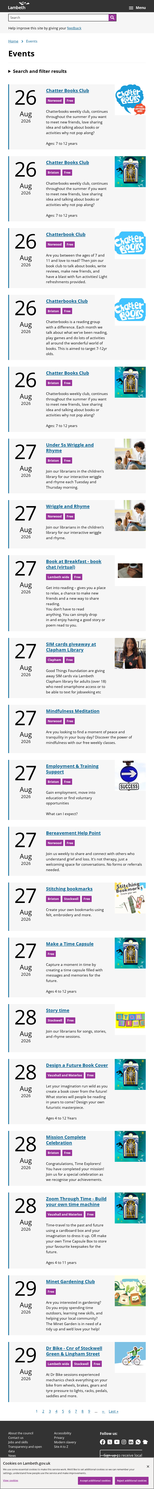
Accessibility (62, 1433)
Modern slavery (65, 1442)
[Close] (148, 1466)
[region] (77, 1473)
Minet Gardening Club (70, 1281)
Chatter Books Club (67, 90)
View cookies (10, 1480)
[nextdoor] (145, 1443)
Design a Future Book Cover (77, 1065)
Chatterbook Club (65, 234)
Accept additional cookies (95, 1480)
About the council (20, 1433)
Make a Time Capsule (70, 944)
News (12, 1456)
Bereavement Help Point (73, 833)
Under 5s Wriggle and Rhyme (70, 447)
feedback (74, 28)
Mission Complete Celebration (66, 1140)
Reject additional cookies (131, 1480)
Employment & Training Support (72, 769)
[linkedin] (131, 1443)
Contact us (15, 1438)
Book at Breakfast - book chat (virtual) (73, 564)
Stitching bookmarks (69, 889)
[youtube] (117, 1443)
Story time (57, 1010)
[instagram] (124, 1443)
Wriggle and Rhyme (68, 506)
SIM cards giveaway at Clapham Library (71, 647)
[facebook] (102, 1443)
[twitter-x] (109, 1443)
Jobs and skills (18, 1442)
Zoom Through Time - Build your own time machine (76, 1201)
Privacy (59, 1438)
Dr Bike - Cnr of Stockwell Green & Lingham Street (74, 1351)
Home (13, 41)
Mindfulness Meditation (73, 711)
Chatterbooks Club (67, 301)
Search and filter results (40, 71)
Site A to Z (61, 1447)
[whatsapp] (138, 1443)
